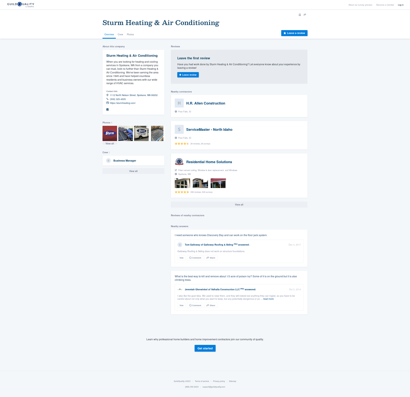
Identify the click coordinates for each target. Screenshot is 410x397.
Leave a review (296, 33)
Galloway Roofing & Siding (218, 244)
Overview (109, 34)
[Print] (299, 14)
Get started (205, 348)
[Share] (305, 14)
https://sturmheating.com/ (123, 103)
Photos (130, 34)
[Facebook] (107, 109)
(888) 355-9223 (192, 386)
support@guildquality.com (214, 386)
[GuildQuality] (20, 5)
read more (268, 298)
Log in (401, 4)
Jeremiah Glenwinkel (196, 289)
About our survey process (360, 4)
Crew (120, 34)
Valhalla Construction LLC (225, 289)
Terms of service (202, 381)
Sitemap (232, 381)
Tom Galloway (192, 244)
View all (110, 143)
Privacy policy (219, 381)
